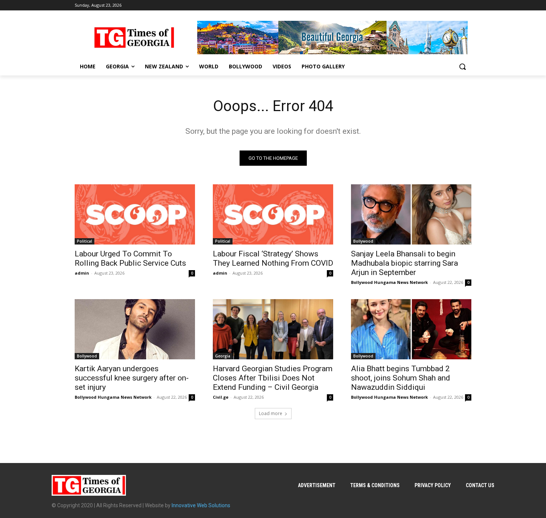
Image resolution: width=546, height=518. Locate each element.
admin (82, 273)
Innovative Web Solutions (201, 505)
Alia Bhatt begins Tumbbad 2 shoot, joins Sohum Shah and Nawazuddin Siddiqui (400, 378)
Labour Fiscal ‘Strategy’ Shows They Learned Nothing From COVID (273, 258)
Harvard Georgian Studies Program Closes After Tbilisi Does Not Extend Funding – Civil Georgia (272, 378)
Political (84, 241)
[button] (462, 66)
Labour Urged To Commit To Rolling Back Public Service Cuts (130, 258)
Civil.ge (220, 397)
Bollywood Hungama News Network (389, 282)
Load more (270, 413)
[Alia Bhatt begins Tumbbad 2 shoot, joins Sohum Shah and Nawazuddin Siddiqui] (411, 329)
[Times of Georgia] (134, 37)
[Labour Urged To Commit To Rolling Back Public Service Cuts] (135, 214)
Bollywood (363, 241)
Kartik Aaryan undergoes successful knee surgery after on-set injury (132, 378)
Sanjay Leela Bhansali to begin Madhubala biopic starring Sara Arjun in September (404, 263)
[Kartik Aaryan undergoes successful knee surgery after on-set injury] (135, 329)
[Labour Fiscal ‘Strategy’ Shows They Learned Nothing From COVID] (273, 214)
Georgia (222, 356)
